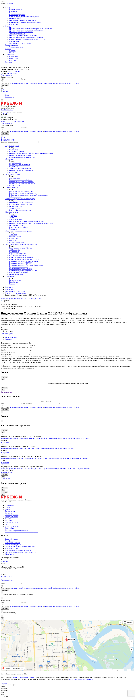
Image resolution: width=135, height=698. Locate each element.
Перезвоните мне (7, 75)
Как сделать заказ (11, 45)
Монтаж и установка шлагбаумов (21, 32)
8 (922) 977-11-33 (14, 71)
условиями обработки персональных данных (26, 83)
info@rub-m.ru (12, 73)
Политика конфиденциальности (16, 530)
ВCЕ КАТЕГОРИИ (8, 140)
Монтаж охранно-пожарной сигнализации (24, 35)
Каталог (8, 7)
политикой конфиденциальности (81, 679)
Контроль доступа (15, 18)
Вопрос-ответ (14, 58)
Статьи (11, 52)
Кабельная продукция (17, 15)
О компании (9, 54)
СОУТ (7, 524)
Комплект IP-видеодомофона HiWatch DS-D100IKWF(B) (69, 438)
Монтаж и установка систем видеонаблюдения (26, 30)
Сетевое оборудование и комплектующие (24, 17)
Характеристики (11, 337)
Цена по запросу (7, 334)
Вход (7, 95)
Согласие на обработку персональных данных (21, 532)
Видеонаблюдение (16, 9)
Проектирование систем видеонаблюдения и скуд (27, 39)
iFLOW (37, 448)
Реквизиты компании (12, 526)
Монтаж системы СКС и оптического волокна (26, 37)
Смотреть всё (5, 479)
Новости (8, 49)
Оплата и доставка (16, 47)
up (2, 618)
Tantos (45, 458)
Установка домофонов (17, 34)
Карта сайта (9, 528)
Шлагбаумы (13, 24)
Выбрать (10, 4)
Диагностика (14, 41)
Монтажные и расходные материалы (22, 20)
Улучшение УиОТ (11, 522)
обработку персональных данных (23, 677)
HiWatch (45, 438)
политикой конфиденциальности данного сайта (61, 83)
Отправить (5, 85)
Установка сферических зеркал (20, 43)
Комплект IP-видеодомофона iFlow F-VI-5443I (57, 448)
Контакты (8, 62)
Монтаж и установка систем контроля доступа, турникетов (30, 28)
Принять (4, 683)
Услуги (7, 26)
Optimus (46, 468)
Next (3, 379)
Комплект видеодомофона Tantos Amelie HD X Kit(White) (68, 458)
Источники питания (16, 13)
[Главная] (9, 287)
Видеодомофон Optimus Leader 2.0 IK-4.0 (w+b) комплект (69, 468)
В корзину (5, 442)
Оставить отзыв (6, 392)
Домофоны (13, 11)
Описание (8, 339)
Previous (4, 377)
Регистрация (9, 97)
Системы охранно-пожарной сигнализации (25, 22)
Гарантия (12, 60)
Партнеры (8, 520)
